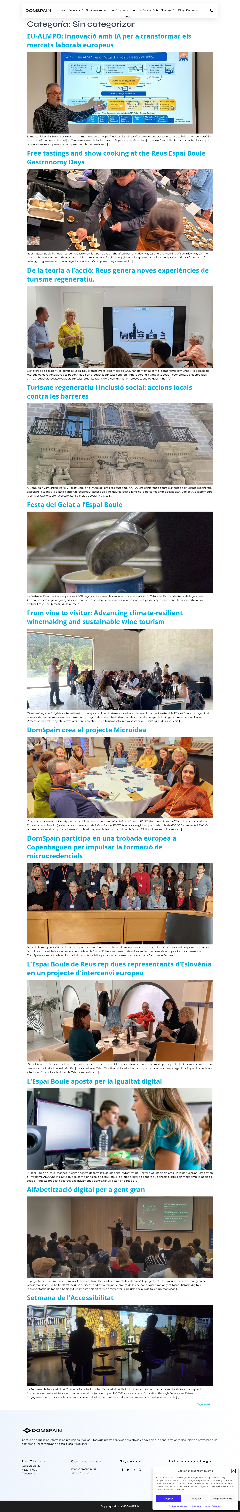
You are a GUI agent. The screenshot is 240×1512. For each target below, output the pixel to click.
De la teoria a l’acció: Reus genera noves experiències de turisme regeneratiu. (118, 275)
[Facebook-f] (122, 1469)
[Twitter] (128, 1469)
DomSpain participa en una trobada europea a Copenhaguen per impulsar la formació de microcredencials (101, 847)
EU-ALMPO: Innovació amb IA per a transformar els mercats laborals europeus (109, 40)
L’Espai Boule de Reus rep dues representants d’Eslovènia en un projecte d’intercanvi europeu (119, 968)
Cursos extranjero (97, 10)
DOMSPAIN (38, 10)
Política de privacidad (199, 1506)
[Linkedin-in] (133, 1469)
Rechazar (195, 1498)
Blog (181, 10)
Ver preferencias (222, 1498)
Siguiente (205, 1404)
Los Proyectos (119, 10)
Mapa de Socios (141, 10)
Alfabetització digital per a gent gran (86, 1189)
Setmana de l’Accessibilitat (70, 1297)
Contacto (192, 10)
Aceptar (168, 1498)
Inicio (63, 10)
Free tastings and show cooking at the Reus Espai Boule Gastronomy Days (116, 157)
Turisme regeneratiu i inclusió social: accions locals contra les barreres (109, 392)
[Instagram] (139, 1469)
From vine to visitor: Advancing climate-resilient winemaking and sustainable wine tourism (105, 617)
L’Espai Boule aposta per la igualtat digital (94, 1081)
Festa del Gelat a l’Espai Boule (75, 504)
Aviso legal (217, 1506)
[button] (233, 1470)
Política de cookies (178, 1506)
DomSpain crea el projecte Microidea (86, 729)
